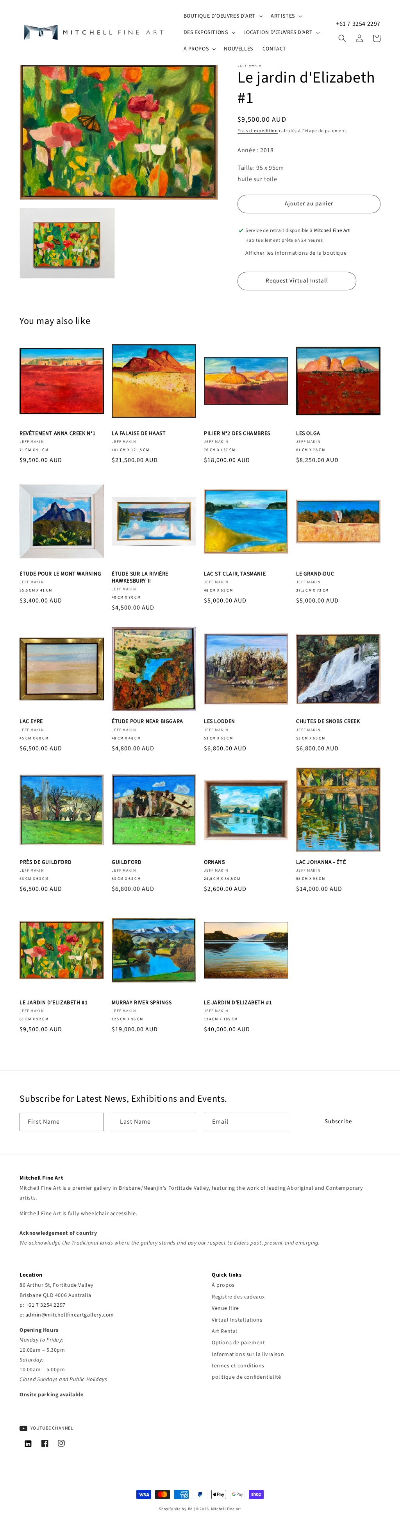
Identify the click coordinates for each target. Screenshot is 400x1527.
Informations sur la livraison (248, 1354)
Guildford (126, 862)
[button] (222, 16)
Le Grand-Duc (315, 573)
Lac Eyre (31, 721)
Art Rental (225, 1331)
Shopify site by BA (176, 1509)
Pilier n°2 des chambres (237, 433)
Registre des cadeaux (238, 1297)
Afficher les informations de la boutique (295, 253)
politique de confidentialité (246, 1377)
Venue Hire (225, 1308)
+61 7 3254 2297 (358, 24)
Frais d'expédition (258, 131)
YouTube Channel (51, 1428)
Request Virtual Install (297, 281)
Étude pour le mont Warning (61, 573)
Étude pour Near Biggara (147, 721)
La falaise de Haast (139, 433)
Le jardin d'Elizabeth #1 (54, 1002)
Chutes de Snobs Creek (328, 721)
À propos (223, 1285)
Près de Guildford (45, 862)
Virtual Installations (237, 1320)
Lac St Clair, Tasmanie (235, 573)
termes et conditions (238, 1366)
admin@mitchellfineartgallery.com (69, 1315)
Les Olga (308, 433)
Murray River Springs (142, 1002)
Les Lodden (219, 721)
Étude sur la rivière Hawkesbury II (140, 577)
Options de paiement (238, 1343)
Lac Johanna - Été (321, 862)
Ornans (214, 862)
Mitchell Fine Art (226, 1509)
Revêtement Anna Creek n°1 (58, 433)
